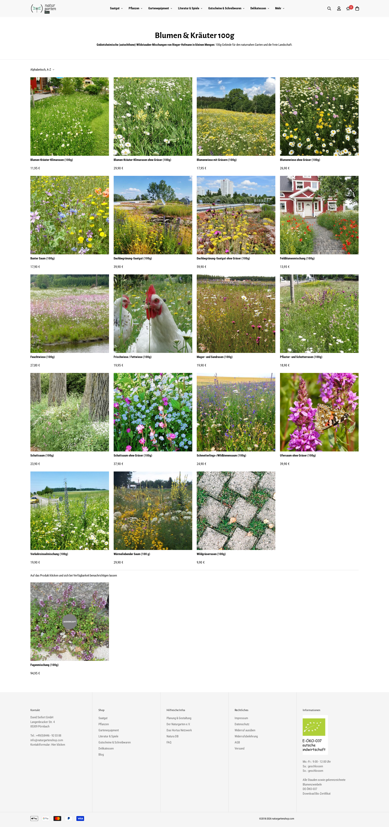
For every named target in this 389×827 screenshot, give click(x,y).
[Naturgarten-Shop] (43, 8)
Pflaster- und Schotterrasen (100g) (301, 357)
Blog (101, 754)
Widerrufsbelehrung (246, 736)
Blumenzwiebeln (312, 784)
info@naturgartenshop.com (46, 740)
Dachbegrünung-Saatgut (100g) (133, 258)
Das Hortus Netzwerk (179, 730)
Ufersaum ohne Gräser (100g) (298, 455)
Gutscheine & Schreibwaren (224, 8)
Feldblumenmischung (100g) (297, 258)
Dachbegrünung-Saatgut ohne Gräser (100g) (223, 258)
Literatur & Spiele (188, 8)
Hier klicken (58, 744)
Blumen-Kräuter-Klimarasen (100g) (51, 160)
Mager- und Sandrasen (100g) (215, 357)
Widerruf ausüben (245, 730)
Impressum (241, 718)
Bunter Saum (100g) (42, 258)
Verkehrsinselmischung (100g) (49, 554)
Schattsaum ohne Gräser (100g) (133, 455)
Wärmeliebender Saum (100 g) (132, 554)
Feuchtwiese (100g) (42, 357)
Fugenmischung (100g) (44, 665)
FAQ (169, 742)
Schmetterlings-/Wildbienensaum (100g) (221, 455)
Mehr (278, 8)
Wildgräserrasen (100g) (211, 554)
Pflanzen (134, 8)
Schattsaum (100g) (42, 455)
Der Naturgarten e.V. (178, 724)
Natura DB (172, 736)
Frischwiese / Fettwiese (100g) (133, 357)
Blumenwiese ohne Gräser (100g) (300, 160)
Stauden (312, 780)
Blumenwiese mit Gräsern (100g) (217, 160)
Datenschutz (242, 724)
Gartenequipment (158, 8)
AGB (237, 742)
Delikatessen (258, 8)
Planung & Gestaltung (179, 718)
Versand (239, 748)
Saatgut (115, 8)
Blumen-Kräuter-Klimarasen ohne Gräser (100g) (142, 160)
